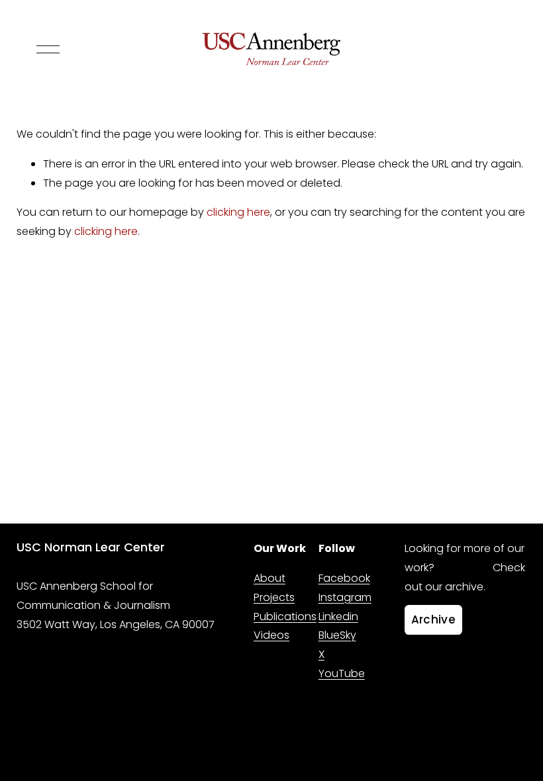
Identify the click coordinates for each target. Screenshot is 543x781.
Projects (274, 597)
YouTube (342, 673)
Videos (271, 635)
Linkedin (338, 616)
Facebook (344, 578)
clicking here (238, 212)
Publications (285, 616)
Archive (433, 619)
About (269, 578)
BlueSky (337, 635)
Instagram (345, 597)
